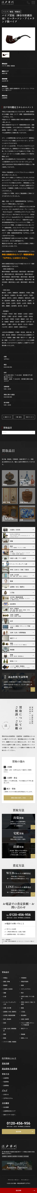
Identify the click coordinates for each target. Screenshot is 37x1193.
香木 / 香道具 (7, 1019)
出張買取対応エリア (9, 1111)
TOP (3, 939)
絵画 (22, 985)
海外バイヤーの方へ (9, 1115)
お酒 (4, 996)
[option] (18, 38)
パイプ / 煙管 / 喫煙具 (9, 1042)
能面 (22, 1008)
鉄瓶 (4, 1038)
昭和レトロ (24, 1038)
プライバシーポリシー (13, 1180)
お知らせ (6, 1094)
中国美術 (23, 978)
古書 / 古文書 (7, 1008)
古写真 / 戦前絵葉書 (9, 1015)
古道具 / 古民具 (7, 989)
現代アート (24, 1028)
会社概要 (6, 1107)
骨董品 (5, 978)
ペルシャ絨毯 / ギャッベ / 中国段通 (27, 1024)
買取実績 (8, 939)
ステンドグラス (25, 989)
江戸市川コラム (8, 1098)
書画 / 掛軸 (6, 981)
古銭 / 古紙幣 (25, 1019)
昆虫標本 (23, 1015)
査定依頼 (18, 1131)
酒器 (4, 993)
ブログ (4, 1090)
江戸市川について (9, 1058)
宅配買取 (6, 1082)
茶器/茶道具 (24, 981)
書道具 (5, 985)
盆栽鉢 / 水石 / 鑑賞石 (9, 1012)
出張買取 (6, 1078)
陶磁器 (23, 1034)
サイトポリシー (25, 1180)
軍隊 (4, 1034)
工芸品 (23, 1012)
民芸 (4, 1023)
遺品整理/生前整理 (9, 1068)
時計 (22, 993)
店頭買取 (6, 1085)
